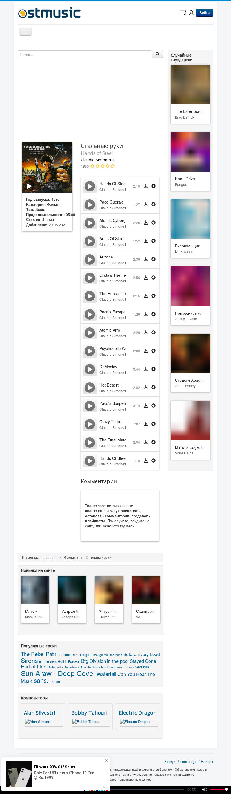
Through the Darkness (106, 654)
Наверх (207, 761)
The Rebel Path (38, 653)
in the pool (118, 660)
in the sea (48, 661)
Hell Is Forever (69, 661)
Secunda (142, 667)
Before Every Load (141, 654)
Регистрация (186, 761)
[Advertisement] (47, 324)
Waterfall (106, 673)
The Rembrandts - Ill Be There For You (107, 667)
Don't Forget (80, 654)
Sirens (29, 660)
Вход (168, 761)
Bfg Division (93, 660)
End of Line (33, 666)
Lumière (63, 654)
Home (55, 681)
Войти (204, 12)
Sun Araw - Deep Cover (58, 673)
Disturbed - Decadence (63, 667)
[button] (153, 186)
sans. (41, 680)
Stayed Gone (143, 661)
